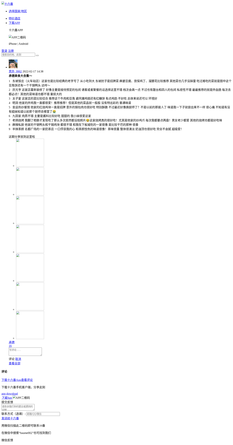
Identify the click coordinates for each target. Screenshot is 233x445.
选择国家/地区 (18, 11)
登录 (4, 50)
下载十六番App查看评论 (17, 380)
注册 (11, 50)
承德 (12, 342)
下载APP (14, 22)
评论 (12, 359)
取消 (18, 359)
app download (9, 393)
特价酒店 (14, 18)
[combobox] (18, 55)
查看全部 (14, 363)
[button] (21, 397)
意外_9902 (15, 71)
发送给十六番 (10, 418)
